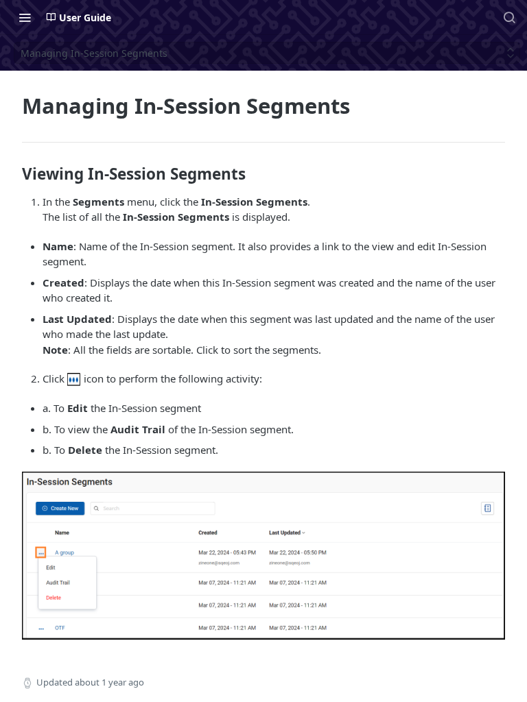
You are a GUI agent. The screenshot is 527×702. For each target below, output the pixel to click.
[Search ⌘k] (509, 17)
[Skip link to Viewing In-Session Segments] (13, 174)
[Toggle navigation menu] (25, 17)
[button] (74, 378)
